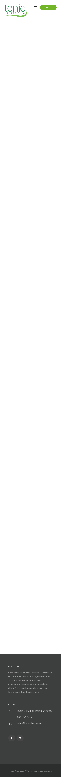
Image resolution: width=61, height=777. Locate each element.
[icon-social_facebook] (12, 738)
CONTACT (48, 7)
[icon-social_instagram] (20, 738)
